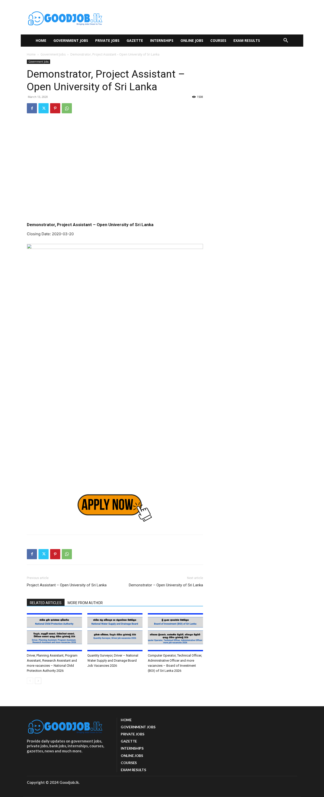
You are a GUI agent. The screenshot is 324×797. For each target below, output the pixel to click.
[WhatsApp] (67, 108)
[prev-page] (30, 681)
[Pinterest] (55, 108)
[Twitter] (43, 108)
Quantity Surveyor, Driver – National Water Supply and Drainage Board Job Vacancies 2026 (112, 660)
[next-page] (38, 681)
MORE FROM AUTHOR (85, 603)
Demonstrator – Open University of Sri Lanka (166, 585)
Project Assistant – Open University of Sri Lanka (67, 585)
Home (31, 54)
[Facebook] (32, 108)
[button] (286, 40)
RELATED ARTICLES (46, 603)
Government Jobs (53, 54)
